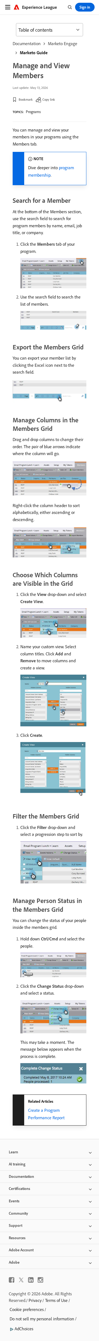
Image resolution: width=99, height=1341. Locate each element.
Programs (33, 111)
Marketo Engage (62, 43)
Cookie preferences (27, 1309)
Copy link (48, 99)
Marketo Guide (34, 52)
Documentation (27, 43)
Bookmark (26, 99)
